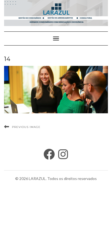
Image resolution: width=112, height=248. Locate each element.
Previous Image (26, 127)
